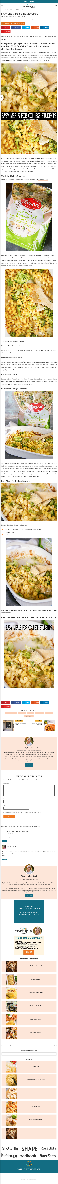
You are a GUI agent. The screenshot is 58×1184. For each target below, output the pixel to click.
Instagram (39, 713)
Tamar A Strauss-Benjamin (16, 831)
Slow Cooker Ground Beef (36, 966)
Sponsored (29, 716)
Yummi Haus (29, 5)
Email (5, 805)
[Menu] (2, 5)
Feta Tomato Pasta (35, 1106)
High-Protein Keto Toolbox (36, 1006)
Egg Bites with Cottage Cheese (36, 992)
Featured (22, 713)
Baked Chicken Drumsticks (36, 1032)
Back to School (10, 9)
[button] (1, 98)
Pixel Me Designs (31, 1179)
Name (5, 799)
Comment (6, 783)
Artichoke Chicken (35, 979)
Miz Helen (10, 846)
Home (2, 9)
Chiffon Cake (36, 1066)
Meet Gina (29, 765)
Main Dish (49, 713)
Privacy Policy (49, 1176)
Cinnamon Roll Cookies (35, 1093)
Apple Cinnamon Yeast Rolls (35, 1119)
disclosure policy (30, 19)
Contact (33, 1176)
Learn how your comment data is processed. (30, 826)
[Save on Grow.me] (51, 27)
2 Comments (22, 16)
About (27, 1176)
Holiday (5, 9)
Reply (5, 840)
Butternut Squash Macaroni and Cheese (36, 1079)
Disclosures (40, 1176)
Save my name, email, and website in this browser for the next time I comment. (23, 812)
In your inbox (29, 1)
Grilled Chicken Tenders (35, 1019)
